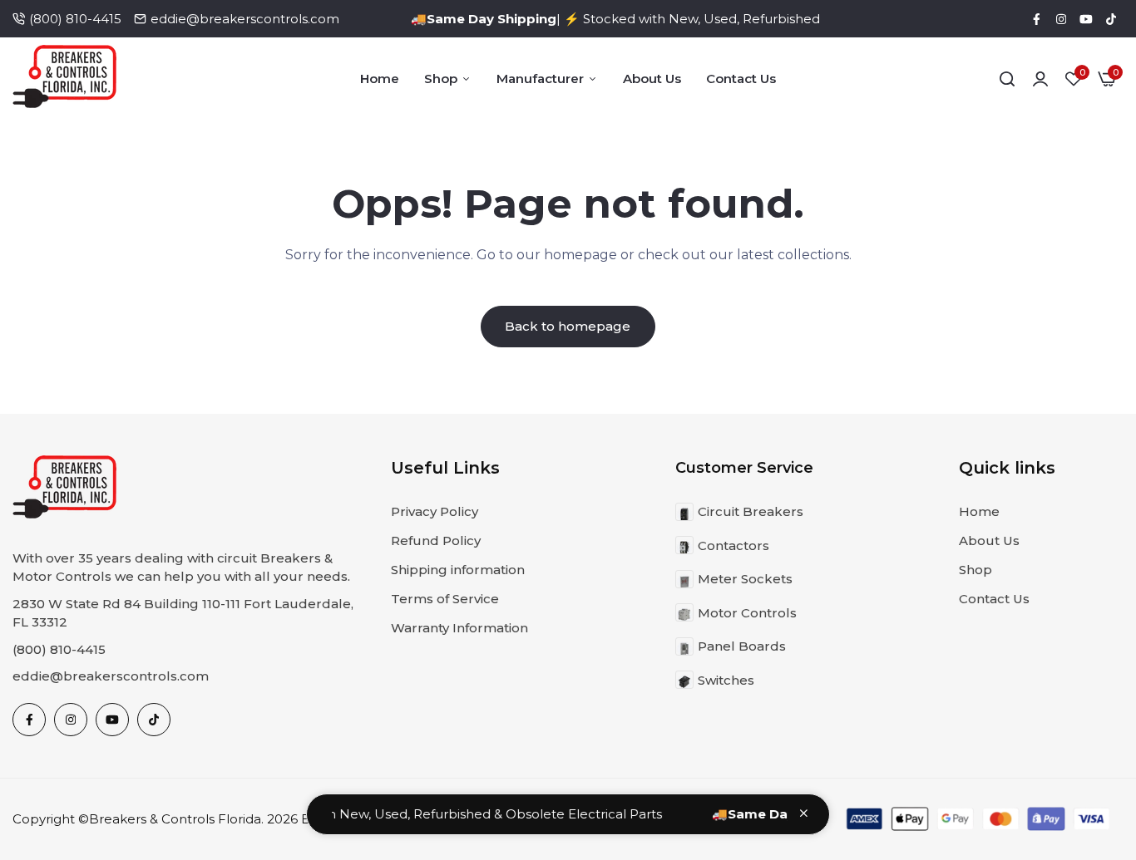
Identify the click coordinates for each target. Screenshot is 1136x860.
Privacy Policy (434, 511)
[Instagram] (1061, 19)
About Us (652, 78)
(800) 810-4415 (75, 19)
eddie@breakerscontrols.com (245, 19)
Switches (726, 680)
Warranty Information (459, 628)
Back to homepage (567, 326)
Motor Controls (747, 613)
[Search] (1007, 79)
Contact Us (741, 78)
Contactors (733, 545)
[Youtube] (1086, 19)
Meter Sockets (745, 579)
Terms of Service (445, 599)
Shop (440, 78)
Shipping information (458, 569)
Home (379, 78)
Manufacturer (540, 78)
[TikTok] (1111, 19)
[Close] (803, 813)
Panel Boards (742, 646)
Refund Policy (436, 540)
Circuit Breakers (750, 511)
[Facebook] (1036, 19)
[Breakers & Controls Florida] (64, 79)
